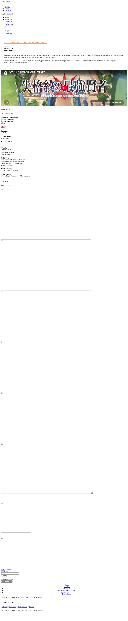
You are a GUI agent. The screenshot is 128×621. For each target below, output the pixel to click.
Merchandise (9, 25)
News (6, 23)
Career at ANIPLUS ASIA (66, 590)
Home (7, 17)
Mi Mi (3, 570)
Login (7, 8)
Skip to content (5, 1)
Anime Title (8, 19)
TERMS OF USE (66, 592)
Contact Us (66, 588)
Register (7, 7)
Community (8, 10)
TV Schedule (9, 21)
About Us (67, 587)
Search (4, 575)
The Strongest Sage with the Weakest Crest (25, 43)
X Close (3, 613)
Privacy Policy (66, 594)
